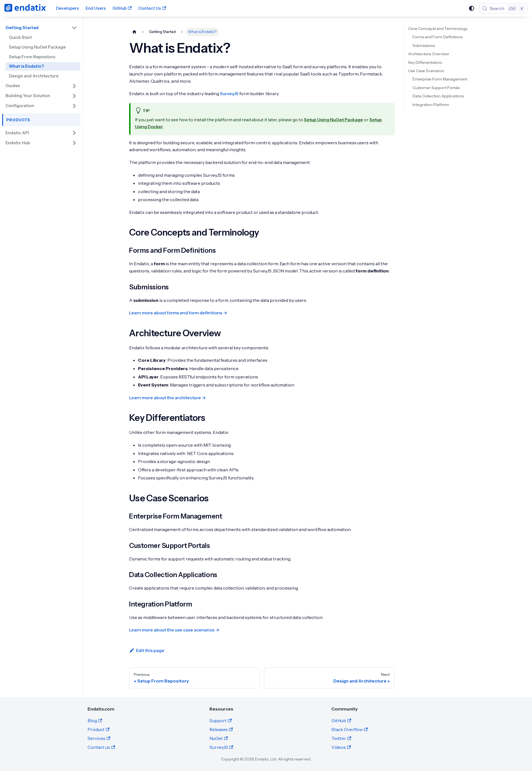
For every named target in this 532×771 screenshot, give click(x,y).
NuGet (216, 738)
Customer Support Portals (436, 87)
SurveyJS (229, 93)
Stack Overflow (347, 729)
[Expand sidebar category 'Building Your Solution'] (74, 96)
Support (218, 720)
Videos (338, 747)
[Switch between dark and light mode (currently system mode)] (471, 8)
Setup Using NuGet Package (333, 119)
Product (96, 729)
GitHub (119, 8)
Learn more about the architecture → (167, 397)
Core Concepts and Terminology (437, 28)
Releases (218, 729)
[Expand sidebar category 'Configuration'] (74, 106)
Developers (67, 8)
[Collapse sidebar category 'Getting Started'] (74, 27)
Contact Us (149, 8)
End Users (96, 8)
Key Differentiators (425, 62)
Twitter (338, 738)
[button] (41, 132)
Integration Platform (431, 104)
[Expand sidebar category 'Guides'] (74, 86)
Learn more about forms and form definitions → (178, 312)
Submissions (424, 45)
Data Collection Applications (438, 95)
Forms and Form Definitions (437, 36)
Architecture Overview (428, 53)
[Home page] (134, 32)
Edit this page (150, 650)
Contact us (99, 747)
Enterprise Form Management (440, 79)
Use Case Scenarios (426, 70)
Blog (92, 720)
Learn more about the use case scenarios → (174, 630)
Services (96, 738)
